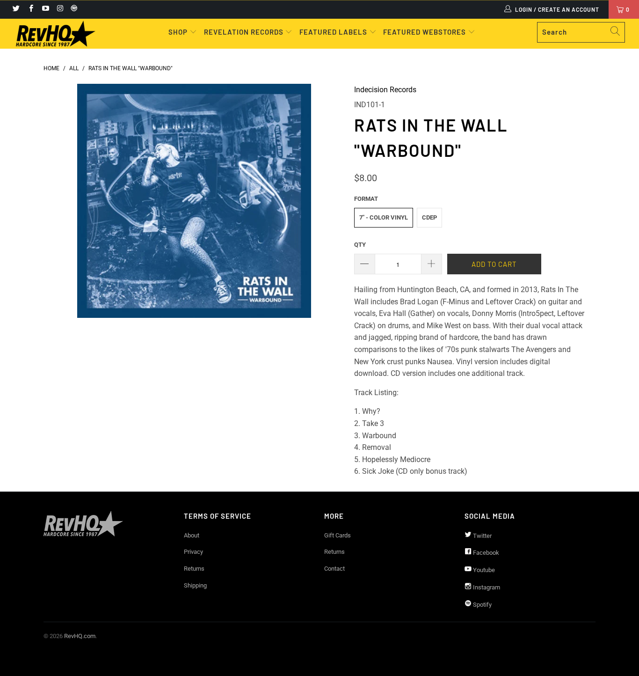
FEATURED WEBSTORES (425, 32)
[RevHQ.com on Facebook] (30, 9)
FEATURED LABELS (333, 32)
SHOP (178, 32)
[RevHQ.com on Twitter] (16, 9)
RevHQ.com (79, 635)
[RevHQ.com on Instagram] (60, 9)
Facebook (485, 552)
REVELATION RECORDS (243, 32)
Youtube (483, 569)
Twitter (482, 535)
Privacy (193, 551)
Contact (334, 568)
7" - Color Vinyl (383, 217)
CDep (429, 217)
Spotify (482, 604)
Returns (194, 568)
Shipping (195, 585)
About (191, 535)
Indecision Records (385, 89)
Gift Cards (337, 535)
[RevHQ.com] (55, 34)
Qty (360, 244)
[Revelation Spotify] (72, 9)
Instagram (486, 587)
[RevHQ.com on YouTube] (45, 9)
